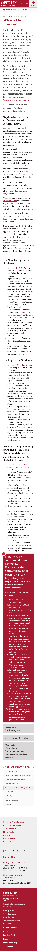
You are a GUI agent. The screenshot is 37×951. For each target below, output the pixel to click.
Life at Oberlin (8, 832)
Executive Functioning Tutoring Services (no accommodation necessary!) (16, 751)
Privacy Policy (8, 911)
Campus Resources (11, 800)
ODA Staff (8, 804)
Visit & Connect (24, 851)
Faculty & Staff (9, 935)
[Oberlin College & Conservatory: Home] (9, 3)
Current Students (10, 927)
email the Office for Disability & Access (19, 649)
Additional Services (11, 792)
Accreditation (8, 917)
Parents (6, 939)
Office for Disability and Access (18, 767)
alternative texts (10, 201)
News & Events (9, 838)
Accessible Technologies (12, 729)
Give (15, 857)
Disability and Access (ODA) (16, 10)
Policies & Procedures (12, 784)
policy (11, 631)
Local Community (10, 943)
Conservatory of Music (12, 825)
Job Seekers (8, 946)
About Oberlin (8, 835)
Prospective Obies (11, 771)
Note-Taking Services (16, 737)
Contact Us (7, 923)
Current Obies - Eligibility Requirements (18, 775)
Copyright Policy (10, 914)
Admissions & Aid (10, 829)
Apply (7, 857)
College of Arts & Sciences (13, 822)
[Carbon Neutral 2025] (18, 899)
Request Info (10, 851)
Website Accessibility (11, 920)
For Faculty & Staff (11, 796)
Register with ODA (15, 268)
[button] (23, 3)
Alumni (6, 931)
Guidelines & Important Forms (15, 779)
